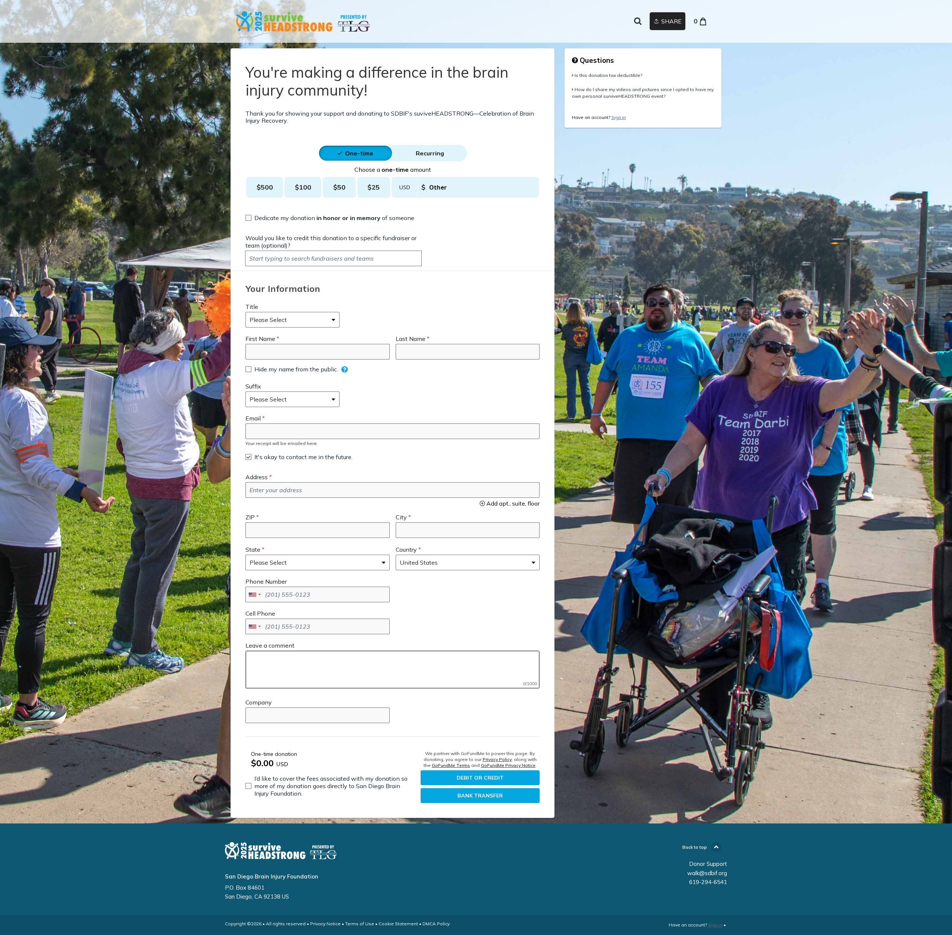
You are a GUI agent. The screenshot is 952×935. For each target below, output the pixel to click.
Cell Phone (260, 613)
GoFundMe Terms (451, 765)
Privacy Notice (325, 923)
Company (258, 702)
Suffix (253, 386)
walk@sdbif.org (707, 873)
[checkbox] (329, 217)
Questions (596, 60)
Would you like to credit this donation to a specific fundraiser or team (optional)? (330, 241)
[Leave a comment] (392, 669)
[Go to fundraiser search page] (637, 21)
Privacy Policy (497, 759)
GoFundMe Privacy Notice (508, 765)
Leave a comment (270, 645)
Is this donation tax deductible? (608, 75)
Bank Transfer (480, 795)
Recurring (430, 153)
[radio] (359, 153)
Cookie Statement (398, 923)
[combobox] (254, 594)
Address (256, 477)
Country (406, 549)
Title (251, 306)
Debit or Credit (480, 777)
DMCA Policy (436, 923)
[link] (303, 21)
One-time (359, 153)
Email (253, 418)
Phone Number (266, 581)
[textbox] (333, 258)
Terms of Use (359, 923)
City (401, 517)
